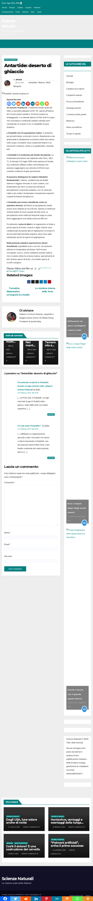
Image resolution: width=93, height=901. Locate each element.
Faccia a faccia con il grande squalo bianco (75, 694)
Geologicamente (7, 12)
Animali (4, 7)
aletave (19, 79)
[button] (79, 44)
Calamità (28, 7)
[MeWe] (33, 104)
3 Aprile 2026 (13, 853)
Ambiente (37, 7)
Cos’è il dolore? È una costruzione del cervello (23, 848)
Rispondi (51, 414)
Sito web (8, 556)
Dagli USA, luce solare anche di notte (21, 821)
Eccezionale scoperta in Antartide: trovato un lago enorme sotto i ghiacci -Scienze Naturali (35, 386)
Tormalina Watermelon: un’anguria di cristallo (18, 291)
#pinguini (17, 86)
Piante (18, 12)
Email (7, 544)
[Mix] (37, 104)
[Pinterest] (28, 104)
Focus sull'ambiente (75, 102)
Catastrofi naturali (74, 95)
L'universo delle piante (76, 114)
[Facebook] (9, 104)
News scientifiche (74, 127)
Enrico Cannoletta (30, 357)
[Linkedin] (23, 104)
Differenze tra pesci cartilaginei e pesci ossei (77, 325)
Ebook (88, 896)
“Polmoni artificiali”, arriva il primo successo (67, 844)
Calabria (20, 7)
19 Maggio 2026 (59, 827)
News (33, 12)
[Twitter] (14, 104)
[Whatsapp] (42, 104)
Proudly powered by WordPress (13, 895)
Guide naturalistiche (76, 896)
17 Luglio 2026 (14, 827)
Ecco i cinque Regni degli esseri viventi (77, 508)
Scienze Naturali (17, 878)
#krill (48, 83)
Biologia (12, 7)
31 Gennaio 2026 (59, 850)
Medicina (25, 12)
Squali (39, 12)
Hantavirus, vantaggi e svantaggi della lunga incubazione (66, 822)
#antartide (32, 83)
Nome (7, 533)
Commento (9, 483)
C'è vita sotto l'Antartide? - (30, 426)
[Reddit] (18, 104)
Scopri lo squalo (73, 134)
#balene (41, 83)
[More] (47, 104)
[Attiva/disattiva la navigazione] (88, 43)
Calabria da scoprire (75, 89)
